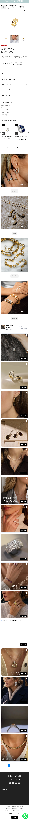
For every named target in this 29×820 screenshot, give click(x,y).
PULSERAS (14, 318)
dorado (12, 108)
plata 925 (17, 108)
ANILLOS (14, 191)
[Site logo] (11, 6)
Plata (22, 114)
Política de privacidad (14, 814)
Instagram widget (15, 768)
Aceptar (15, 817)
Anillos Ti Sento (16, 114)
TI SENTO (8, 109)
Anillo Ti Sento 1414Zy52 (8, 136)
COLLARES (14, 276)
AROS (14, 233)
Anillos (9, 114)
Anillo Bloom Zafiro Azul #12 (21, 137)
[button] (3, 133)
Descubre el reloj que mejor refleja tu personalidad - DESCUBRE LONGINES (14, 1)
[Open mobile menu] (25, 6)
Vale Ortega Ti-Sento (10, 116)
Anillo (8, 108)
